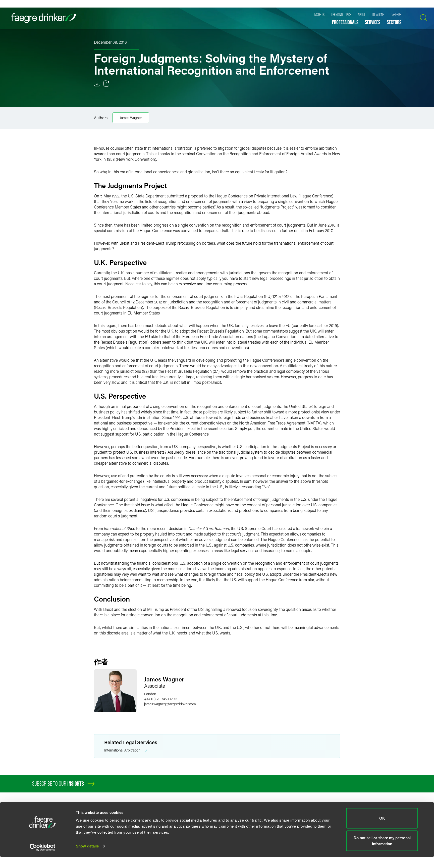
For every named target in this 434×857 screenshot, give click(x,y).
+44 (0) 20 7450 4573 (160, 699)
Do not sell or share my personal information (382, 840)
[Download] (97, 84)
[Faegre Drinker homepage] (43, 18)
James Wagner (131, 117)
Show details (87, 846)
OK (382, 818)
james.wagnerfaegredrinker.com (170, 704)
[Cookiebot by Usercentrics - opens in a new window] (43, 847)
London (150, 693)
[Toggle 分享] (106, 84)
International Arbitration (122, 750)
